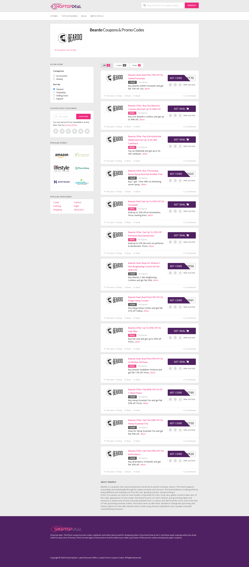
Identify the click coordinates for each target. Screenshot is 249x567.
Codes (120, 65)
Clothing (57, 206)
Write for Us (96, 16)
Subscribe (83, 116)
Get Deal (180, 108)
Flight (76, 206)
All (106, 65)
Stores (54, 16)
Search (192, 5)
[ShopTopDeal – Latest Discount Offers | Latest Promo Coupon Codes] (65, 6)
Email (137, 96)
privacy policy (71, 125)
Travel (56, 202)
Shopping (57, 209)
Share (128, 96)
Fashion (77, 202)
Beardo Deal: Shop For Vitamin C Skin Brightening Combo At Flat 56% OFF (144, 266)
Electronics (79, 209)
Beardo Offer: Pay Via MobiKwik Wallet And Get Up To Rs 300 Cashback (144, 140)
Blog (84, 16)
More (147, 88)
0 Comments (190, 96)
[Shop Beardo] (70, 38)
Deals (136, 65)
